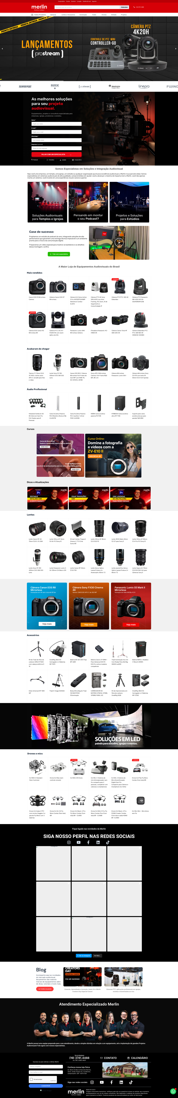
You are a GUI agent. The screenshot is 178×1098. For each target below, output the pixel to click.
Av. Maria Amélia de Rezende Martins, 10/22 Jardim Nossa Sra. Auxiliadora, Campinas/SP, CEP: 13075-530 (79, 1071)
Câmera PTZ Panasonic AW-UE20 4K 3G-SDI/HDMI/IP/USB (140, 299)
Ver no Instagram (84, 955)
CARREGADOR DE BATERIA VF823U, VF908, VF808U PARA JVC (99, 693)
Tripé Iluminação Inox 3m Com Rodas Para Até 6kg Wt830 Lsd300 (120, 662)
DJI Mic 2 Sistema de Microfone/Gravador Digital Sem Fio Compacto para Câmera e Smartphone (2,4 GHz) (119, 782)
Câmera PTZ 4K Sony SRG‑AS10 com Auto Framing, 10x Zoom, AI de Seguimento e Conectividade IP (99, 301)
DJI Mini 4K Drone (76, 778)
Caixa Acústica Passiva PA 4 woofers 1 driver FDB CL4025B (77, 416)
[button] (38, 14)
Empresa (37, 144)
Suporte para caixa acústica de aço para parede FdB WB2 (139, 416)
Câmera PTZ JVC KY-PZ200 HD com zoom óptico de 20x (57, 333)
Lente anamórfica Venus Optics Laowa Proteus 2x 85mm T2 (120, 570)
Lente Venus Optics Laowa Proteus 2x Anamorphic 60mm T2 (98, 570)
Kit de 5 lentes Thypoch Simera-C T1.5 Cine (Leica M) (78, 541)
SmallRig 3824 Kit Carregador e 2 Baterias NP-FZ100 (140, 693)
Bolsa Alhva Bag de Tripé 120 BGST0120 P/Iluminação (78, 693)
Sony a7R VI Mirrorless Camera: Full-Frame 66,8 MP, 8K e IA (99, 375)
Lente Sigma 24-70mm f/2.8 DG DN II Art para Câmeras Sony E (139, 570)
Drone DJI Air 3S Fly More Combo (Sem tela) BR (58, 813)
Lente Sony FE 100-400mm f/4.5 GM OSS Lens (57, 375)
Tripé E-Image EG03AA (57, 691)
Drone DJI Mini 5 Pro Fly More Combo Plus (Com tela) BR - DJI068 (99, 813)
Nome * (34, 120)
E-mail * (34, 128)
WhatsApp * (35, 136)
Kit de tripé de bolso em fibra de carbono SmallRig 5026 (119, 693)
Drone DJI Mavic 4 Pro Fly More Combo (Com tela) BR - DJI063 (77, 813)
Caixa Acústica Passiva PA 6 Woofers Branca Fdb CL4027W (58, 416)
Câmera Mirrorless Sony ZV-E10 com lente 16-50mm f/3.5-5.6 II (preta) (140, 375)
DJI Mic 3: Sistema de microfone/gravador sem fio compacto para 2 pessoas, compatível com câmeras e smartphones (99, 782)
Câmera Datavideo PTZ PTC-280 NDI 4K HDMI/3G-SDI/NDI (139, 333)
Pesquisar (124, 7)
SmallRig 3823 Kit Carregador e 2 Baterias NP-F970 (57, 662)
